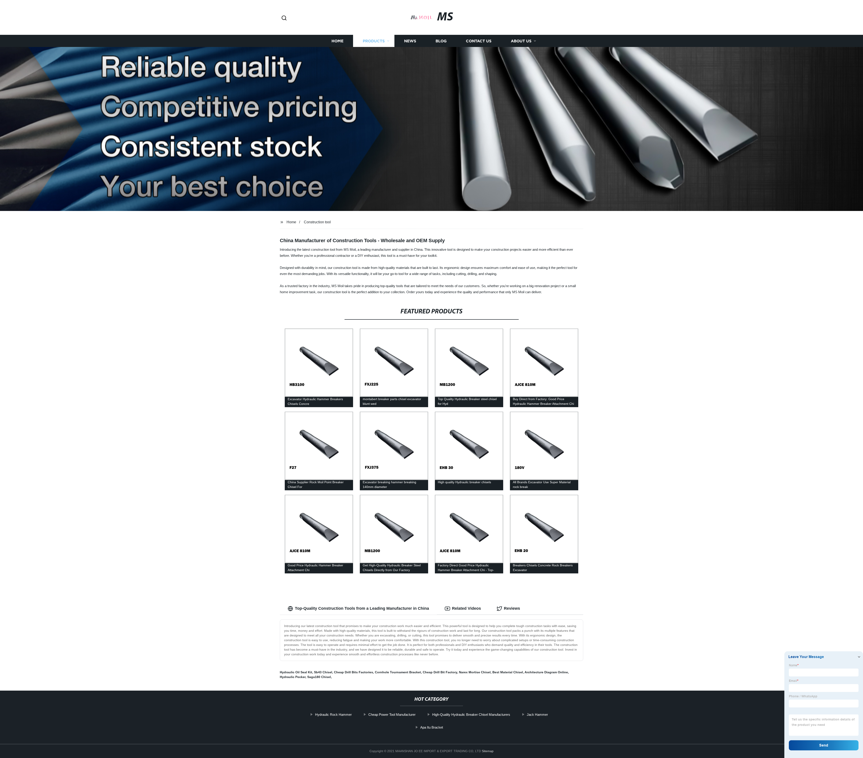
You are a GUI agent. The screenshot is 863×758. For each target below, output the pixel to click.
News (410, 41)
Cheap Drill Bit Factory (440, 672)
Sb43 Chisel (323, 672)
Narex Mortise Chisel (475, 672)
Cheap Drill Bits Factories (353, 672)
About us (521, 41)
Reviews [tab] (512, 608)
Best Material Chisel (507, 672)
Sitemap (488, 751)
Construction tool (317, 222)
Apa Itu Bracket (431, 727)
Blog (441, 41)
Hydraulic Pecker (292, 677)
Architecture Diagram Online (546, 672)
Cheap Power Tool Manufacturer (392, 714)
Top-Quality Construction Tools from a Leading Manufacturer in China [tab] (362, 608)
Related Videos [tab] (466, 608)
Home (337, 41)
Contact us (479, 41)
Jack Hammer (537, 714)
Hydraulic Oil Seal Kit (296, 672)
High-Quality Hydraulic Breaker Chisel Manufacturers (471, 714)
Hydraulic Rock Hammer (333, 714)
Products (374, 41)
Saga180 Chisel (319, 677)
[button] (284, 18)
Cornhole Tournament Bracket (398, 672)
